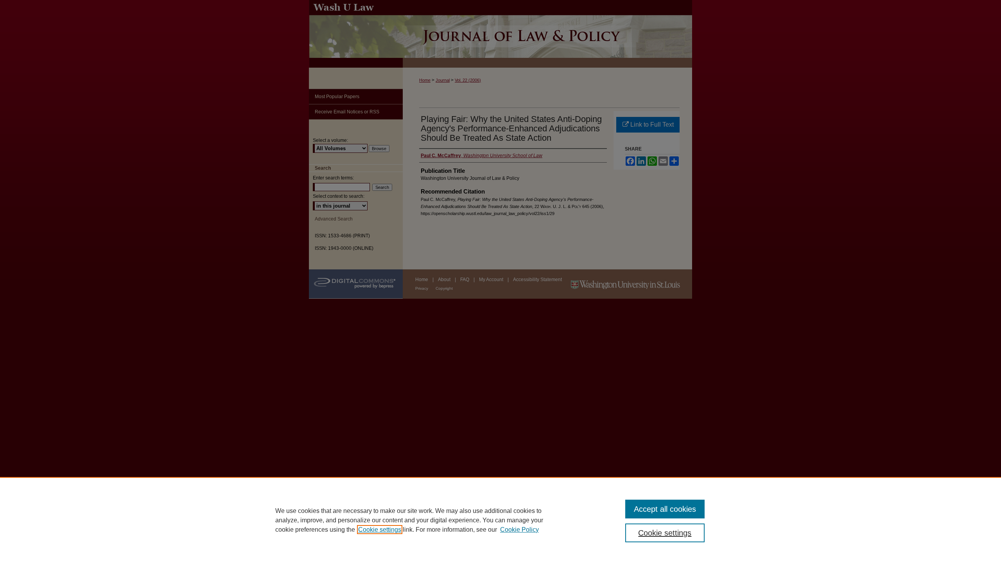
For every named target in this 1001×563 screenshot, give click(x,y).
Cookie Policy (519, 529)
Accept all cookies (665, 509)
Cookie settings (379, 529)
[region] (500, 520)
